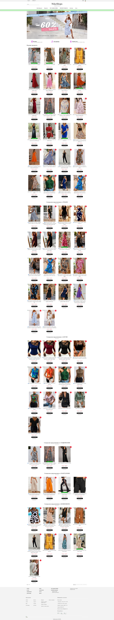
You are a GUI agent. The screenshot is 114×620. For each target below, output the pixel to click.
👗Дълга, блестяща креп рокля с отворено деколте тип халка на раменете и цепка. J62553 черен (49, 249)
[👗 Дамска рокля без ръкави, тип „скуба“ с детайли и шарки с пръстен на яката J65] (64, 214)
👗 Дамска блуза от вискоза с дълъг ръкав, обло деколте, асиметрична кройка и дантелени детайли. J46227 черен (65, 358)
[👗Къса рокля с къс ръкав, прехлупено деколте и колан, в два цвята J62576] (34, 266)
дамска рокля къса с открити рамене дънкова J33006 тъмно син (64, 301)
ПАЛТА (40, 591)
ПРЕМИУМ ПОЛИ (72, 589)
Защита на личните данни (45, 606)
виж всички (57, 203)
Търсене (35, 601)
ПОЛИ (40, 588)
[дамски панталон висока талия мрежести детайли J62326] (64, 485)
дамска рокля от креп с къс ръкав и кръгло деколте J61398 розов (80, 115)
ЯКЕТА (40, 593)
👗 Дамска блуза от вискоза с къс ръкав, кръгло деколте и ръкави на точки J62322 (79, 358)
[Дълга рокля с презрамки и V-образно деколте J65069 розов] (49, 81)
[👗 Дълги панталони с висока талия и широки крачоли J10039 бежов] (34, 485)
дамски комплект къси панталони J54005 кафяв (79, 525)
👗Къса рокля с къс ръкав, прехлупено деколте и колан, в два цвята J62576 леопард (79, 249)
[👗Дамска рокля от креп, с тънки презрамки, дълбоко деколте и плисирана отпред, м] (49, 214)
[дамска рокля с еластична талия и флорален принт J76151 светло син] (79, 183)
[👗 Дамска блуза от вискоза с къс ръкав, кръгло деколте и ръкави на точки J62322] (79, 348)
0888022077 (34, 0)
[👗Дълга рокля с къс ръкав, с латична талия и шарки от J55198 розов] (64, 240)
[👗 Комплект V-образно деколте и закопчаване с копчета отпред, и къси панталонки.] (49, 515)
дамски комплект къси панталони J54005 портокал (79, 65)
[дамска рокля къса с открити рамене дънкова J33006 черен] (49, 292)
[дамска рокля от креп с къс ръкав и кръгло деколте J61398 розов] (79, 106)
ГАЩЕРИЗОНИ (29, 591)
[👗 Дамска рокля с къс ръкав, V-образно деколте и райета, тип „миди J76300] (34, 214)
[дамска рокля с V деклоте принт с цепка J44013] (34, 183)
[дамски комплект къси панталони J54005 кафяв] (79, 515)
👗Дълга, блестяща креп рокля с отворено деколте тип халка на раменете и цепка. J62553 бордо (34, 249)
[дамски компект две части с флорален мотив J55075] (64, 542)
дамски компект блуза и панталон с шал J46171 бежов (79, 551)
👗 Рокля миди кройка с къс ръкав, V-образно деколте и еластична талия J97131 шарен (80, 166)
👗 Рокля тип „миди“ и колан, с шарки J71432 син (79, 223)
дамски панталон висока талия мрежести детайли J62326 (64, 494)
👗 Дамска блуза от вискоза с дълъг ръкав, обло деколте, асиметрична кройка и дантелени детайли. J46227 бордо (49, 358)
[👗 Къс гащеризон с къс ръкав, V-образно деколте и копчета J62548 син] (34, 454)
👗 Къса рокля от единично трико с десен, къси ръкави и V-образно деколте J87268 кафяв (65, 275)
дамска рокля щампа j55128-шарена (34, 64)
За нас (76, 8)
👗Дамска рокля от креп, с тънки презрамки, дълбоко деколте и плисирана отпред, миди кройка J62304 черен (49, 223)
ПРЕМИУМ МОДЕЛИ (64, 8)
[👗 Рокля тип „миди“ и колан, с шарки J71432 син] (79, 214)
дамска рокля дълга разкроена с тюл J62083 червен (34, 90)
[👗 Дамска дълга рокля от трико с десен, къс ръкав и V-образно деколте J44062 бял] (49, 318)
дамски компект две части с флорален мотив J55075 (64, 551)
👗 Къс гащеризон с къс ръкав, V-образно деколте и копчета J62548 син (34, 463)
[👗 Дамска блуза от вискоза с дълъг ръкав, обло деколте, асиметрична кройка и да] (34, 348)
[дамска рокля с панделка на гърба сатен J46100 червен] (49, 131)
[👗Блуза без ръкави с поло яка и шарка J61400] (34, 400)
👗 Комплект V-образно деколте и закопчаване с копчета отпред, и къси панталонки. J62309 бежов (49, 525)
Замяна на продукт (44, 604)
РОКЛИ (28, 588)
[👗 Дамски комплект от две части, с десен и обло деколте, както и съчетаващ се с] (34, 515)
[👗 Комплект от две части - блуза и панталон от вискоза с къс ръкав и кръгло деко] (64, 157)
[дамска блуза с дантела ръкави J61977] (64, 400)
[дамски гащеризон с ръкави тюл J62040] (64, 454)
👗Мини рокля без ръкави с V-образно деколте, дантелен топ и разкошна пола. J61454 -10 (79, 140)
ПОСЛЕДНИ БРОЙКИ (54, 8)
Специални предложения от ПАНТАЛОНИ (57, 473)
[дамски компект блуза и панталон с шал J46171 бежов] (79, 542)
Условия (35, 603)
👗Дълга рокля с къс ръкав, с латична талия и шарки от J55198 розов (64, 249)
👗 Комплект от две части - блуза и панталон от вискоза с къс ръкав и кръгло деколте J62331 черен (64, 166)
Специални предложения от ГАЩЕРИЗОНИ (57, 442)
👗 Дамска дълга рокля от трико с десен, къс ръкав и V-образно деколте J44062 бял (49, 327)
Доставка (71, 8)
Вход (26, 603)
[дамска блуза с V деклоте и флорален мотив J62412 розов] (49, 400)
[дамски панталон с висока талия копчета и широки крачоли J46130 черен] (79, 485)
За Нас (27, 601)
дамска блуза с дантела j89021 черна (34, 433)
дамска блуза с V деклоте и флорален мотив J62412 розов (49, 409)
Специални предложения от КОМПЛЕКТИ (57, 504)
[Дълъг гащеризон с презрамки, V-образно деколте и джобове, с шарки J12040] (49, 106)
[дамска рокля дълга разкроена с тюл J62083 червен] (34, 81)
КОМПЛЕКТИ (41, 590)
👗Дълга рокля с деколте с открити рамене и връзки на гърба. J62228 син (64, 192)
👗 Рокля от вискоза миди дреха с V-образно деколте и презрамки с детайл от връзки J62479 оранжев (34, 166)
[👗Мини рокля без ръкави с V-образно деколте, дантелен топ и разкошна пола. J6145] (79, 131)
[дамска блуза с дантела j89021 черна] (34, 425)
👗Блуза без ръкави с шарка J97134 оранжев (49, 384)
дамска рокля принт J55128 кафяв (49, 64)
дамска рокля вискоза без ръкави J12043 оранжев (79, 90)
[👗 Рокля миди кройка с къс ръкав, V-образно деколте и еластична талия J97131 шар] (79, 157)
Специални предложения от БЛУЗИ (57, 337)
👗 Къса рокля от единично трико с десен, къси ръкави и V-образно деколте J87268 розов (80, 275)
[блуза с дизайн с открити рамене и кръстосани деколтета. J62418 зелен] (49, 183)
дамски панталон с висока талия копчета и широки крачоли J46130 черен (80, 494)
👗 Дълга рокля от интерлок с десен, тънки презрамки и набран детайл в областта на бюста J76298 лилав (80, 301)
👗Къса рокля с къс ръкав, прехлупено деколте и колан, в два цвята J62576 (34, 275)
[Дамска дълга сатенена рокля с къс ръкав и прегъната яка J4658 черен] (34, 131)
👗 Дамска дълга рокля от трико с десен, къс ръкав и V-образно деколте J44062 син (34, 327)
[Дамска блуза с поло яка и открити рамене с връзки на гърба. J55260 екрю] (64, 106)
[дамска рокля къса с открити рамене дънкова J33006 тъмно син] (64, 292)
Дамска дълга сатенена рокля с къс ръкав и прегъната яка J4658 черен (34, 140)
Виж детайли (34, 69)
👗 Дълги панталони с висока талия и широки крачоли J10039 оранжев (49, 494)
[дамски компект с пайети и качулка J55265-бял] (34, 568)
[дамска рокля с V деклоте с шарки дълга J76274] (64, 56)
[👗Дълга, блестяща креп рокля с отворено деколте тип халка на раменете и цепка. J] (34, 240)
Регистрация (27, 605)
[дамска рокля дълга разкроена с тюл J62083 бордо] (34, 106)
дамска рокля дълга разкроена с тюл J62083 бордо (34, 115)
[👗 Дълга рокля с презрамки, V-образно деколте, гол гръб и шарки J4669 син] (49, 157)
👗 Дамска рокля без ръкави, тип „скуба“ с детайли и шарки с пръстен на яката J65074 (64, 223)
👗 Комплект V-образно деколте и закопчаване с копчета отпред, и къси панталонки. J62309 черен (64, 525)
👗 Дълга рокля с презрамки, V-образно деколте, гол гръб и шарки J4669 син (49, 166)
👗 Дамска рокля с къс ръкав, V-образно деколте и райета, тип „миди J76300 (34, 223)
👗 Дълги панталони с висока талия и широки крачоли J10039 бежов (34, 494)
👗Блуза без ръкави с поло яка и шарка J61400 (34, 409)
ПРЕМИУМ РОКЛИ (54, 591)
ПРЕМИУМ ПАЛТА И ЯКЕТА (74, 588)
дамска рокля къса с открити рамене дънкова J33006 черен (49, 301)
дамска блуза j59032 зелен (79, 408)
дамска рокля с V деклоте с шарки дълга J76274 (64, 65)
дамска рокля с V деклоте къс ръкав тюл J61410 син (64, 140)
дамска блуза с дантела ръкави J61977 (64, 408)
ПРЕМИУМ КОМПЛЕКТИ (55, 592)
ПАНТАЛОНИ (29, 593)
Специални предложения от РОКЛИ (57, 202)
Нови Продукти (39, 8)
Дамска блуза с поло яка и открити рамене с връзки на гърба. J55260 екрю (65, 115)
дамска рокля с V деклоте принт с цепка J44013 (34, 192)
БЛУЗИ (28, 590)
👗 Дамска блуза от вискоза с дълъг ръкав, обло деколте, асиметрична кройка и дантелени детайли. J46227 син (34, 358)
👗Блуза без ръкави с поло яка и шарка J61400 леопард (79, 384)
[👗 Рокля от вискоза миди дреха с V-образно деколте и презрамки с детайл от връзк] (34, 157)
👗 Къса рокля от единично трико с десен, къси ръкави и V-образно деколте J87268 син (34, 301)
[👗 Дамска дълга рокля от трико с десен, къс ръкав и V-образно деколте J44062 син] (34, 318)
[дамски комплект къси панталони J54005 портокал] (79, 56)
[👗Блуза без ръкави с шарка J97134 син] (34, 375)
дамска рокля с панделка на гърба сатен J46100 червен (49, 140)
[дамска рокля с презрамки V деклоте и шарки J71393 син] (64, 81)
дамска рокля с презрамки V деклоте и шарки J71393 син (64, 90)
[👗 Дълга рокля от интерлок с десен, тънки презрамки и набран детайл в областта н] (79, 292)
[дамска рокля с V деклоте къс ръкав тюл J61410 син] (64, 131)
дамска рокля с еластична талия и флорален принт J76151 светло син (79, 192)
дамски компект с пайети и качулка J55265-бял (34, 577)
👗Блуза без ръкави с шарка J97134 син (34, 383)
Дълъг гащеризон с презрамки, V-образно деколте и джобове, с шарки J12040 (49, 115)
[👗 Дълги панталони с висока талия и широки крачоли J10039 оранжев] (49, 485)
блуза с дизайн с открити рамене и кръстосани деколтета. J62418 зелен (49, 192)
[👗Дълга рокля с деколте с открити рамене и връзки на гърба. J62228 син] (64, 183)
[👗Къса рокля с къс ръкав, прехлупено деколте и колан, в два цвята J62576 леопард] (79, 240)
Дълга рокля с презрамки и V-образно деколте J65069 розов (49, 90)
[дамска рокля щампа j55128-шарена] (34, 56)
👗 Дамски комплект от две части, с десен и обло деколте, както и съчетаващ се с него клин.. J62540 (34, 525)
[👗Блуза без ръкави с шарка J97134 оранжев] (49, 375)
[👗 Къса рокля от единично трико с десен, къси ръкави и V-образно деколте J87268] (64, 266)
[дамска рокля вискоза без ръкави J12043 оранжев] (79, 81)
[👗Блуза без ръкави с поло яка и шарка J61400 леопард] (79, 375)
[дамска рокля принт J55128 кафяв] (49, 56)
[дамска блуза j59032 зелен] (79, 400)
